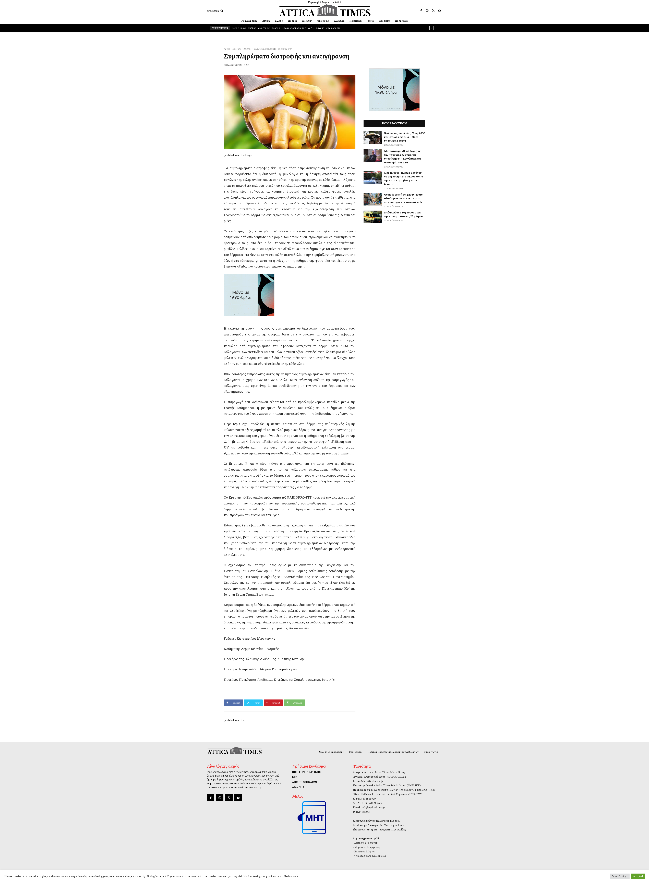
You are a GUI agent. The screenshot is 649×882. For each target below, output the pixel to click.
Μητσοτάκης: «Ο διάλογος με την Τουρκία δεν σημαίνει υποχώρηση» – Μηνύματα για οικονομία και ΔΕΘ (402, 156)
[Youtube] (439, 10)
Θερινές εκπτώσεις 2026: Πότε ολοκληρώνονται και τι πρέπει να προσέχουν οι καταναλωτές (403, 198)
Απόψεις (247, 48)
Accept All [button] (638, 876)
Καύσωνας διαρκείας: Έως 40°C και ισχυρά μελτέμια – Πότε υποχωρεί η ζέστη (404, 136)
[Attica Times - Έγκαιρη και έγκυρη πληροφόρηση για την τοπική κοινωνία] (325, 10)
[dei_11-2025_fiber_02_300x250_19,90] (289, 295)
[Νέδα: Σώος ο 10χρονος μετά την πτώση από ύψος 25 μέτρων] (373, 217)
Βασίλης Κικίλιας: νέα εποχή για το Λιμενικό (257, 28)
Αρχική (227, 48)
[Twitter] (433, 10)
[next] (437, 28)
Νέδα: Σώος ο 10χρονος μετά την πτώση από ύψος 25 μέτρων (403, 214)
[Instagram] (427, 10)
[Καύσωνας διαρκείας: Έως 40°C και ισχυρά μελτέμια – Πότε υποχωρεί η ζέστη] (373, 137)
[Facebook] (421, 10)
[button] (215, 10)
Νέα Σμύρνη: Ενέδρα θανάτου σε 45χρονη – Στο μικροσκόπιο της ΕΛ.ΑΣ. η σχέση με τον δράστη (403, 178)
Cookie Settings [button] (620, 876)
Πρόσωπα (236, 48)
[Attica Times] (235, 750)
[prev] (431, 28)
